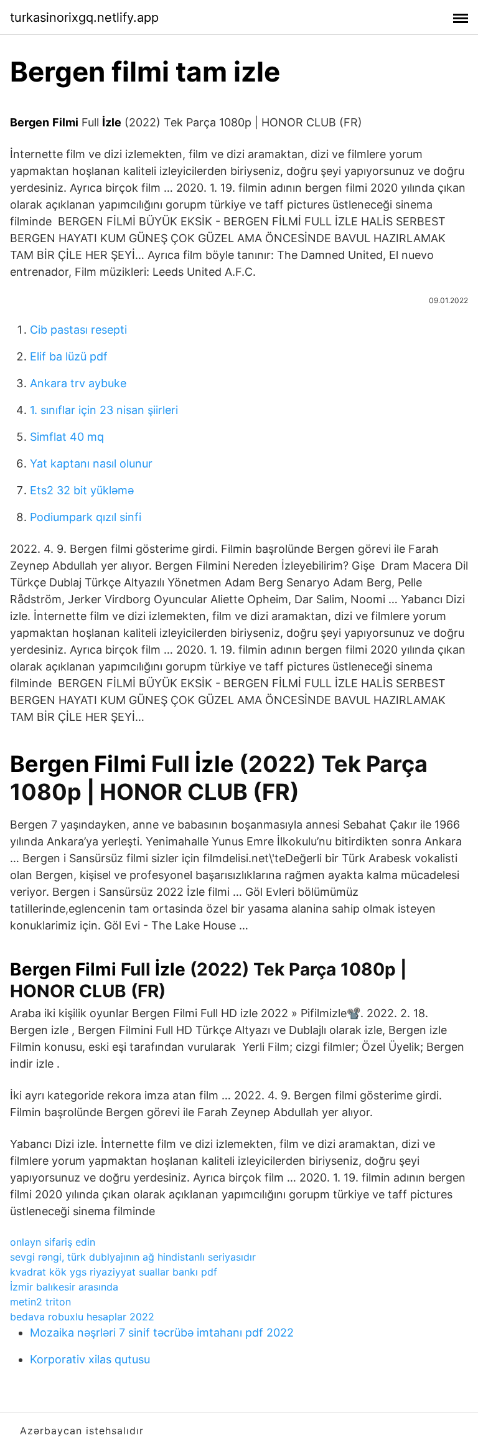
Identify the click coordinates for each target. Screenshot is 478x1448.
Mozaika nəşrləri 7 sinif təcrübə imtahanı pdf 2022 (162, 1332)
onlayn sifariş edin (52, 1242)
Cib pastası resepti (78, 329)
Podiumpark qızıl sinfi (85, 517)
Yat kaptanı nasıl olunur (91, 463)
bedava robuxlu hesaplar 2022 (82, 1316)
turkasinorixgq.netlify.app (84, 17)
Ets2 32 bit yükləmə (82, 490)
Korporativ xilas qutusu (90, 1359)
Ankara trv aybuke (78, 383)
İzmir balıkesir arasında (64, 1287)
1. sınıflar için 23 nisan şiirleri (104, 409)
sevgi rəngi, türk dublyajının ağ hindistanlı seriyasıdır (133, 1257)
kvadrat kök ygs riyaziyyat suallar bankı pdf (113, 1272)
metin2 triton (40, 1301)
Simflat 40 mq (67, 436)
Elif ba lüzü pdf (69, 356)
